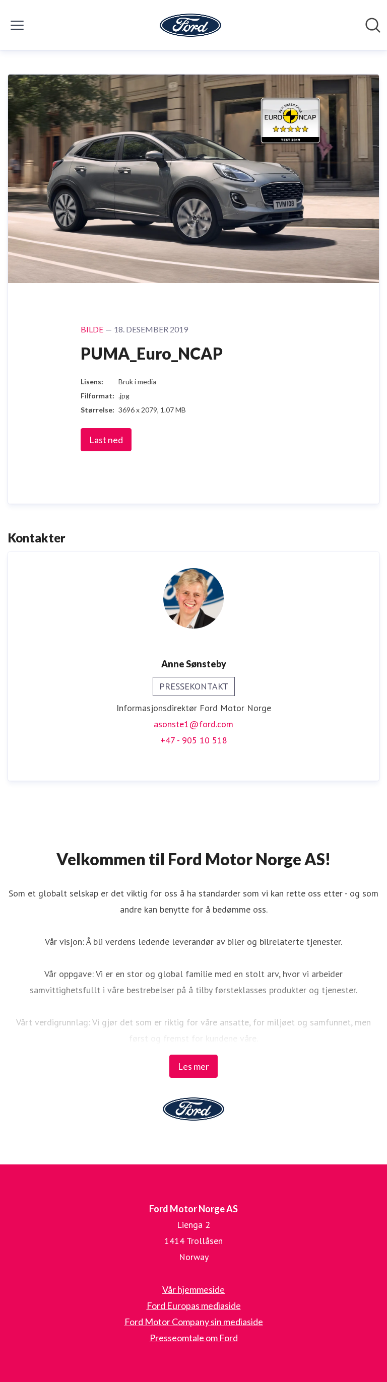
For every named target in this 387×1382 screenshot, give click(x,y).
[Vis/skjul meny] (17, 25)
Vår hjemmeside (193, 1289)
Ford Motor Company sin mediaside (193, 1321)
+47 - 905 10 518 (193, 740)
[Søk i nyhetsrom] (373, 25)
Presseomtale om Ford (194, 1337)
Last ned (106, 439)
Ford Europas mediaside (194, 1305)
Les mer (193, 1066)
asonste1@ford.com (193, 724)
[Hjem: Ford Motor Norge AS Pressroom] (190, 25)
